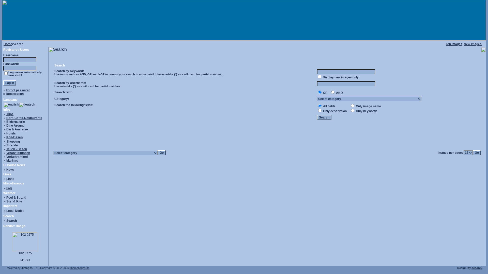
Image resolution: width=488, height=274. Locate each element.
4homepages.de (79, 267)
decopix (476, 267)
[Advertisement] (267, 135)
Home (8, 44)
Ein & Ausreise (17, 129)
